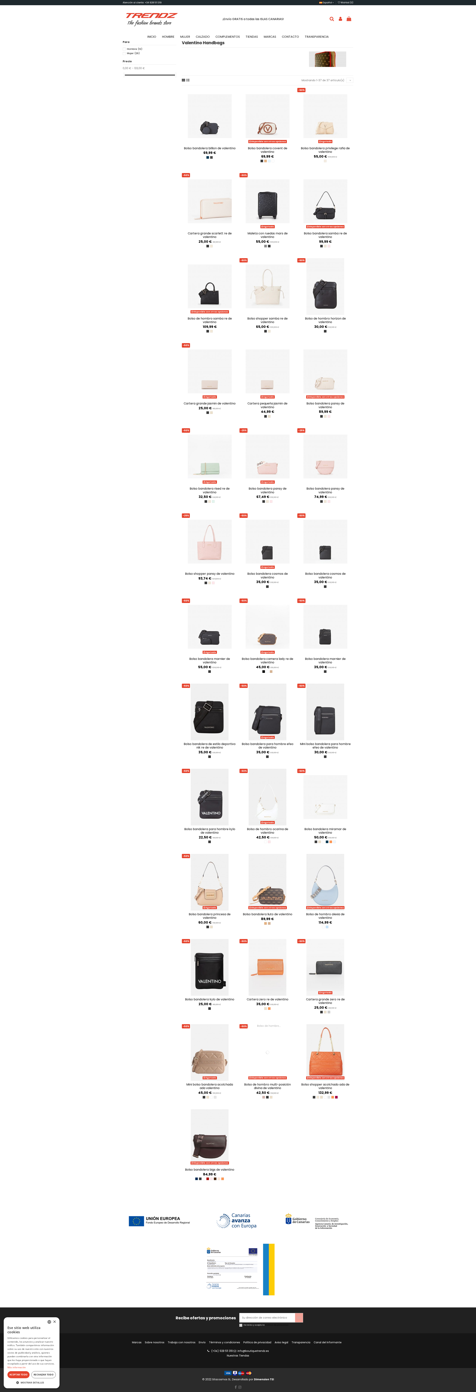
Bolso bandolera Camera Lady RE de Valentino (267, 660)
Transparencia (301, 1342)
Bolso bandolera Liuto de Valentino (267, 914)
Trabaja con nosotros (181, 1342)
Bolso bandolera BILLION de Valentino (210, 148)
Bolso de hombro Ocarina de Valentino (267, 831)
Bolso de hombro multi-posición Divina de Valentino (267, 1086)
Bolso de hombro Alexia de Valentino (325, 916)
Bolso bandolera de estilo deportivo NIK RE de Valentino (210, 746)
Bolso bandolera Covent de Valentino (267, 150)
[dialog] (32, 1352)
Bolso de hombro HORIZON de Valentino (325, 320)
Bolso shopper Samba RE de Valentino (267, 320)
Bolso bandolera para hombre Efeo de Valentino (267, 746)
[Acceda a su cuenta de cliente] (340, 19)
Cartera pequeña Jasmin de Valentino (267, 405)
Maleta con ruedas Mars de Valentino (267, 235)
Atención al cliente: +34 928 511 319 (142, 2)
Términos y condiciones (224, 1342)
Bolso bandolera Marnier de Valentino (209, 660)
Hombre (134, 49)
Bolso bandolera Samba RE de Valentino (325, 235)
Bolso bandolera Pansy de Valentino (325, 405)
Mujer (133, 53)
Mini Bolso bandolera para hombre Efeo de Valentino (325, 746)
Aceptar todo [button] (18, 1374)
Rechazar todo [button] (44, 1374)
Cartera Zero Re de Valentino (267, 999)
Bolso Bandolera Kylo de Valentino (209, 999)
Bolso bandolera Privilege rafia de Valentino (325, 150)
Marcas (136, 1342)
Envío (202, 1342)
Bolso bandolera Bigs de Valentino (209, 1169)
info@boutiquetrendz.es (253, 1351)
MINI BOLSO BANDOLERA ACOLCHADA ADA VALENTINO (209, 1086)
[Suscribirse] (299, 1317)
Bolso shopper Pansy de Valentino (209, 574)
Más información (16, 1367)
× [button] (54, 1321)
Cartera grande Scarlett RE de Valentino (210, 235)
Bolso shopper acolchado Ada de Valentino (325, 1086)
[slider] (124, 75)
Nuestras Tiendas (238, 1355)
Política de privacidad (276, 1324)
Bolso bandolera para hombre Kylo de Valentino (209, 831)
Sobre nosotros (154, 1342)
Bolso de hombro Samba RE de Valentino (210, 320)
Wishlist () (346, 2)
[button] (31, 1383)
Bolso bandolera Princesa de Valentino (210, 916)
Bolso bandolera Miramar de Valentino (325, 831)
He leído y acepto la (266, 1325)
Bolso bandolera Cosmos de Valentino (267, 575)
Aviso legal (281, 1342)
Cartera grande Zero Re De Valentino (325, 1001)
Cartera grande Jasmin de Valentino (210, 403)
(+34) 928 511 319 (222, 1351)
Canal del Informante (328, 1342)
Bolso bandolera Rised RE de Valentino (210, 490)
